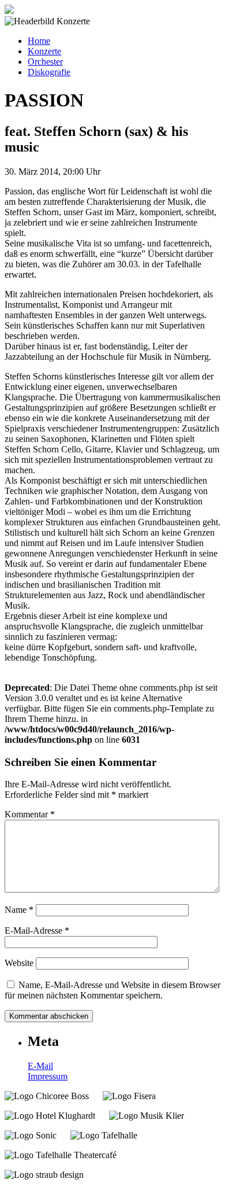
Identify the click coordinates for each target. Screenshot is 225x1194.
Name (19, 910)
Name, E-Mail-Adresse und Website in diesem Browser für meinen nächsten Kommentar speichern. (112, 990)
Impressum (48, 1076)
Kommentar (30, 814)
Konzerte (44, 51)
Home (39, 41)
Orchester (45, 62)
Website (19, 963)
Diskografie (49, 72)
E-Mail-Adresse (37, 930)
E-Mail (40, 1066)
